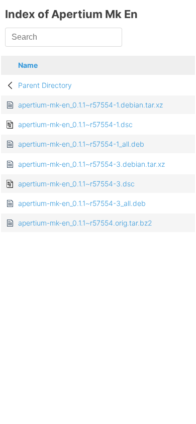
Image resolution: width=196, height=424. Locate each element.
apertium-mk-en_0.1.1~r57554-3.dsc (76, 183)
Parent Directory (45, 85)
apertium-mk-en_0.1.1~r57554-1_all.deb (81, 144)
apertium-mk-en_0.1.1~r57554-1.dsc (75, 124)
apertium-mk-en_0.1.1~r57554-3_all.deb (82, 203)
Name (28, 65)
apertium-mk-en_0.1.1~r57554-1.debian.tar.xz (90, 104)
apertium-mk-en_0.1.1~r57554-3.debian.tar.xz (91, 164)
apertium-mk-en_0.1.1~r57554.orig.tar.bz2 (85, 223)
